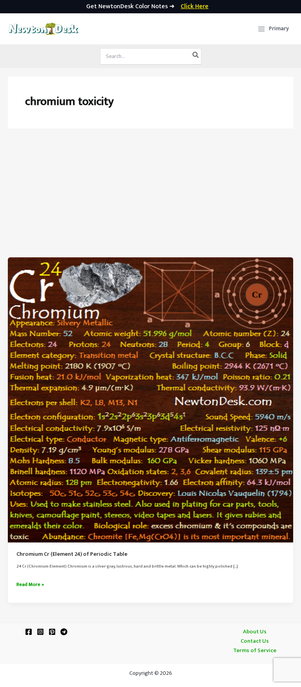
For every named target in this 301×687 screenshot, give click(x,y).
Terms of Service (254, 650)
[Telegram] (63, 631)
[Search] (196, 56)
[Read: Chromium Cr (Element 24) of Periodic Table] (150, 400)
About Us (255, 631)
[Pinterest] (52, 631)
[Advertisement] (150, 198)
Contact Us (255, 641)
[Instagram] (40, 631)
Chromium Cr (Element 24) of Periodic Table (71, 554)
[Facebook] (28, 631)
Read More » (30, 584)
